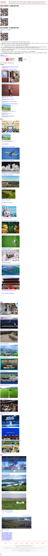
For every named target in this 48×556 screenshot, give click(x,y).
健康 (42, 1)
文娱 (34, 1)
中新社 (24, 45)
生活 (44, 1)
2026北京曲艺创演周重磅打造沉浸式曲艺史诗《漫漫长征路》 (9, 69)
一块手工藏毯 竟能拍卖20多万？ (4, 371)
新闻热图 (1, 454)
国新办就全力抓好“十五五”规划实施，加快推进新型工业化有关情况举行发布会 (11, 440)
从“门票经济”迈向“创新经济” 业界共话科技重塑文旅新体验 (9, 101)
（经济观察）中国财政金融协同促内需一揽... (7, 537)
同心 (15, 1)
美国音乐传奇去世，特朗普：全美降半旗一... (7, 536)
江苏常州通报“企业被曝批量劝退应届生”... (7, 538)
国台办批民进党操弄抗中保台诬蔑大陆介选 (7, 539)
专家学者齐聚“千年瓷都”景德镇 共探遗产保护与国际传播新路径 (10, 103)
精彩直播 (1, 414)
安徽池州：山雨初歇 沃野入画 (4, 357)
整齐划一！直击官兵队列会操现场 (4, 343)
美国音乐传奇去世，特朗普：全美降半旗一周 (7, 96)
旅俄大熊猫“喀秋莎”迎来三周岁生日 (4, 385)
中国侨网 (29, 1)
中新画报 (1, 455)
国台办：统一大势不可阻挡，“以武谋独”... (7, 534)
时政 (11, 1)
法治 (40, 1)
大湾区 (32, 1)
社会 (22, 1)
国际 (20, 1)
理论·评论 (25, 1)
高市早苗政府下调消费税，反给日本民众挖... (7, 533)
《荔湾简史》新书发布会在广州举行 (6, 113)
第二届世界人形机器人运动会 (5, 427)
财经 (13, 1)
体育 (36, 1)
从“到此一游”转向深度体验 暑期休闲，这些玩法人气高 (8, 111)
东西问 (18, 1)
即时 (9, 1)
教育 (38, 1)
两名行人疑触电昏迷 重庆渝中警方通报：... (7, 532)
